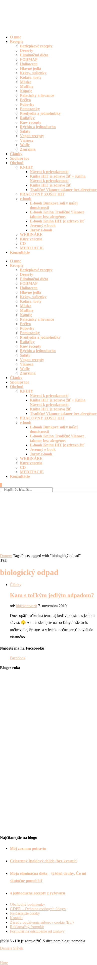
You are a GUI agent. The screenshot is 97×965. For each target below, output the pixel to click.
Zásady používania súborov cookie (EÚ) (42, 922)
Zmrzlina (28, 149)
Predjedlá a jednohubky (40, 113)
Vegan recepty (32, 136)
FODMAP (29, 59)
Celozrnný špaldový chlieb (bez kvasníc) (43, 861)
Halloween (29, 64)
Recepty (17, 41)
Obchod (16, 163)
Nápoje (26, 91)
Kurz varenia (31, 239)
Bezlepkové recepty (36, 46)
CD (23, 243)
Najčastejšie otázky (25, 913)
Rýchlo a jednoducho (38, 127)
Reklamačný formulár (27, 927)
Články (16, 154)
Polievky (27, 104)
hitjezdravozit (26, 606)
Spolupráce (19, 158)
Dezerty (26, 50)
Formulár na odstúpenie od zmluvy (37, 931)
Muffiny (27, 86)
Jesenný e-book (43, 225)
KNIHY (26, 167)
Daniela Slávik (11, 948)
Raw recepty (30, 122)
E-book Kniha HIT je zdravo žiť (57, 221)
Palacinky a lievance (37, 95)
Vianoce (26, 140)
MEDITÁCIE (32, 248)
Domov (6, 556)
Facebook (17, 658)
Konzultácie (20, 252)
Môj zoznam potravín (28, 848)
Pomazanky (30, 109)
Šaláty (25, 131)
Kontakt (16, 918)
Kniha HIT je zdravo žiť (50, 185)
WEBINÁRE (31, 234)
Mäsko (25, 82)
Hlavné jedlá (30, 68)
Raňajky (27, 118)
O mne (15, 37)
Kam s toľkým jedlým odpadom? (52, 595)
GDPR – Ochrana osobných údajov (38, 909)
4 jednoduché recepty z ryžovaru (37, 893)
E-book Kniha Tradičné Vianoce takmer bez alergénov (57, 214)
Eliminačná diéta (34, 55)
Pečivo (25, 100)
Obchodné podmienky (27, 904)
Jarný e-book (41, 230)
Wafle (25, 145)
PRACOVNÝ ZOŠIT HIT (42, 194)
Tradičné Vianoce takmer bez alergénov (63, 190)
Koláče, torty (31, 77)
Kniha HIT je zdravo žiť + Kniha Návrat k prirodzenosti (58, 178)
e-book (25, 198)
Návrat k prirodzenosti (49, 172)
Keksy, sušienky (33, 73)
